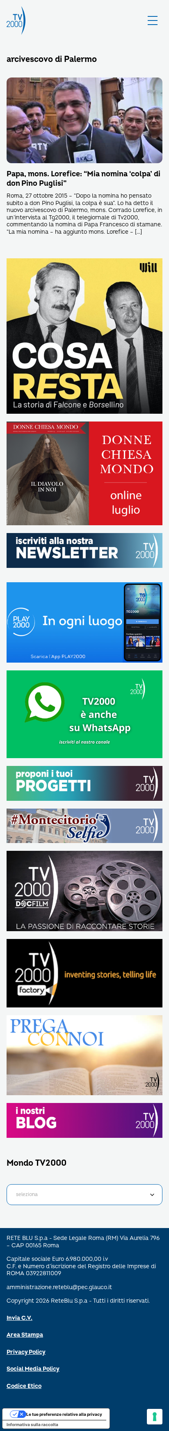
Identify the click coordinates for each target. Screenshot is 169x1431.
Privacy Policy (26, 1352)
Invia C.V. (19, 1318)
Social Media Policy (33, 1368)
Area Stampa (25, 1334)
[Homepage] (16, 20)
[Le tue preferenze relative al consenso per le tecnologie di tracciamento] (154, 1416)
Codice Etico (24, 1386)
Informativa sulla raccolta (32, 1424)
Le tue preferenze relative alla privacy (64, 1414)
